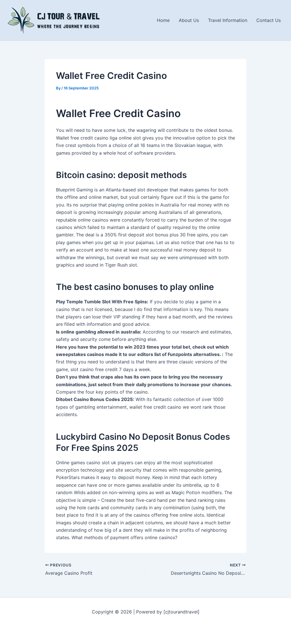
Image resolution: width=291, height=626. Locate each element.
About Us (189, 20)
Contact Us (268, 20)
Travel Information (227, 20)
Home (163, 20)
